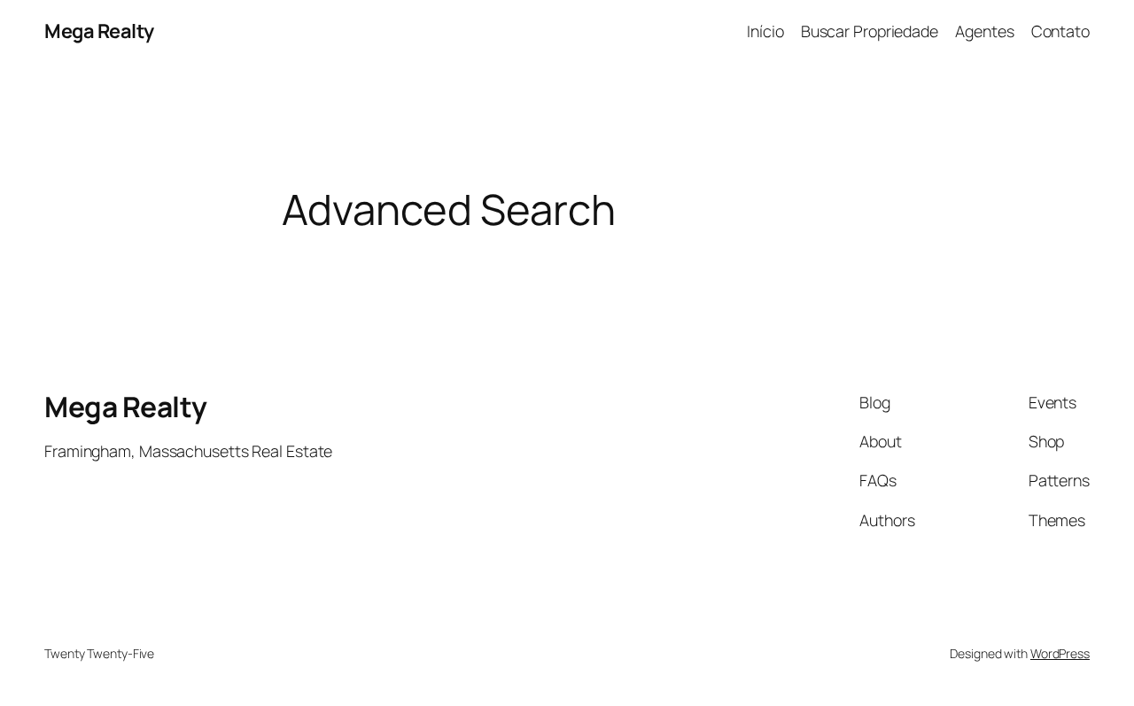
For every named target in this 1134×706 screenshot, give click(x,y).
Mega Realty (99, 31)
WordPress (1060, 653)
